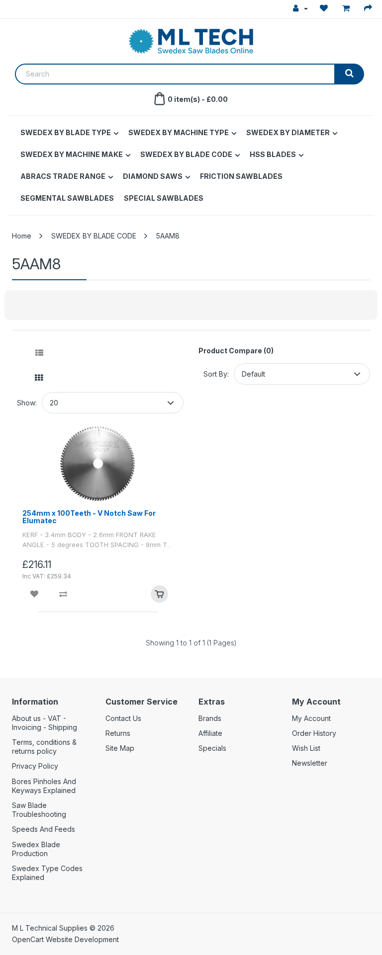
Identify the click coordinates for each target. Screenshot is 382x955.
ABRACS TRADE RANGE (62, 176)
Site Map (119, 748)
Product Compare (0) (236, 350)
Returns (117, 733)
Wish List (306, 748)
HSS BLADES (273, 154)
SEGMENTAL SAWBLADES (67, 198)
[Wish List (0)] (325, 8)
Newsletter (309, 763)
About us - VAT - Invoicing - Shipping (44, 722)
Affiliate (210, 733)
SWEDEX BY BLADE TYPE (65, 132)
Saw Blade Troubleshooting (39, 809)
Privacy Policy (35, 766)
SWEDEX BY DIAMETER (288, 132)
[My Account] (300, 8)
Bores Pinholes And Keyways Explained (44, 786)
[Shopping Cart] (347, 8)
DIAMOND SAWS (153, 176)
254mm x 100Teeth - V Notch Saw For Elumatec (89, 517)
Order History (314, 733)
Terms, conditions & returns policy (44, 746)
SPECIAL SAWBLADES (163, 198)
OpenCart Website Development (65, 939)
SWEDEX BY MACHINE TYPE (178, 132)
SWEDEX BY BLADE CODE (186, 154)
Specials (212, 748)
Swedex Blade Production (36, 849)
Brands (209, 718)
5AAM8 (168, 236)
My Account (311, 718)
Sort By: (216, 374)
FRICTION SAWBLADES (241, 176)
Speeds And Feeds (43, 829)
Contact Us (123, 718)
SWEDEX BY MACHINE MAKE (71, 154)
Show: (27, 402)
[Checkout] (369, 8)
